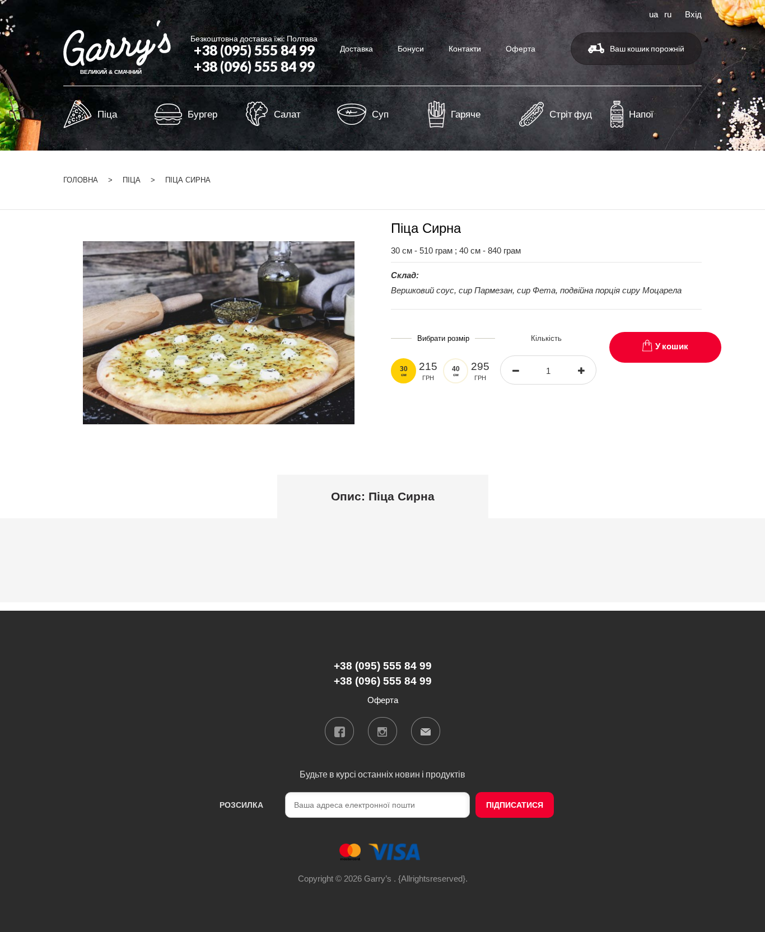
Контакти (465, 48)
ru (667, 13)
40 (456, 371)
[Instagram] (382, 731)
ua (653, 13)
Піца (132, 180)
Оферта (520, 48)
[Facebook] (339, 731)
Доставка (356, 48)
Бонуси (411, 48)
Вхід (693, 13)
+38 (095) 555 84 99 (254, 50)
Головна (80, 180)
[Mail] (425, 731)
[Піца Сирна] (218, 331)
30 (404, 371)
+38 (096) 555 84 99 (254, 66)
